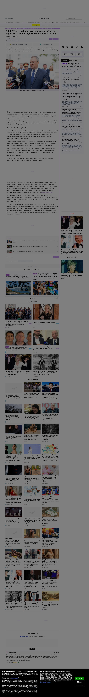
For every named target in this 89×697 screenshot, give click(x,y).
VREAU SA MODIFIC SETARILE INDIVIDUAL (79, 683)
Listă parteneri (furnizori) (45, 682)
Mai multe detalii (14, 678)
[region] (44, 683)
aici (35, 687)
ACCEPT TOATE (79, 678)
